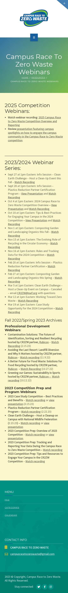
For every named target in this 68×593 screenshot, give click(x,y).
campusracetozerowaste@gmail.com (32, 554)
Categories (12, 507)
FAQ (7, 500)
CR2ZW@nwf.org (27, 293)
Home (25, 77)
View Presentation (32, 193)
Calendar (11, 515)
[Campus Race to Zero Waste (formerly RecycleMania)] (34, 18)
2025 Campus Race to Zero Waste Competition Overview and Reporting (34, 121)
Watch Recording (25, 182)
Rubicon (44, 342)
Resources (38, 77)
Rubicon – (45, 376)
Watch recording (30, 357)
